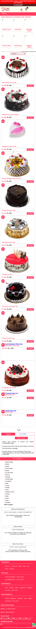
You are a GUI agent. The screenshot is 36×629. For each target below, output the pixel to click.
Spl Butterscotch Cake (8, 242)
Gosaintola (8, 481)
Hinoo (7, 489)
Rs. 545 (9, 117)
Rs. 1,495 (10, 348)
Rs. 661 (4, 277)
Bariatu (7, 470)
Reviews (8, 434)
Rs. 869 (4, 341)
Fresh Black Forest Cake (9, 82)
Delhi (6, 587)
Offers (20, 566)
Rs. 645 (9, 309)
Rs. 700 (4, 397)
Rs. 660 (4, 85)
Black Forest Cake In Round (10, 114)
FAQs (6, 568)
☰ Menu (4, 13)
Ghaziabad (22, 587)
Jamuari (7, 494)
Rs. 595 (9, 181)
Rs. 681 (4, 117)
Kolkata (7, 598)
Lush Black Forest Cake (9, 387)
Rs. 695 (9, 341)
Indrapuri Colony (9, 492)
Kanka (7, 498)
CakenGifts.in (29, 627)
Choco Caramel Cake (8, 338)
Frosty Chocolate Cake (8, 210)
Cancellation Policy (10, 579)
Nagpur (30, 598)
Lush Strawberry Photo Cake (10, 345)
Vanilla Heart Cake (7, 412)
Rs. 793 (4, 245)
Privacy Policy (20, 579)
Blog (24, 566)
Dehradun (7, 590)
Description (22, 434)
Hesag (7, 485)
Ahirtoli (7, 464)
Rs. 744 (4, 181)
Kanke (7, 500)
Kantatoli (7, 502)
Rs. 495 (9, 85)
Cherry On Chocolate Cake (10, 306)
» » (18, 51)
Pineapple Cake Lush (8, 394)
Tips (28, 566)
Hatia (6, 483)
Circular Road (9, 472)
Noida (16, 587)
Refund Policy (20, 577)
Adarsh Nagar (9, 462)
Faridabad (29, 587)
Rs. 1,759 (4, 348)
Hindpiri (7, 487)
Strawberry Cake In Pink (9, 146)
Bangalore (13, 598)
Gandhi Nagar (9, 479)
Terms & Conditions (10, 577)
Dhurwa (7, 474)
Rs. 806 (4, 309)
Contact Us (14, 566)
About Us (7, 566)
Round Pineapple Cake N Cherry (11, 178)
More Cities (15, 590)
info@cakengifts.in (9, 612)
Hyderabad (8, 601)
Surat (25, 598)
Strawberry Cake (7, 274)
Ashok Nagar (9, 468)
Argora (7, 466)
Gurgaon (11, 587)
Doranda (7, 477)
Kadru (7, 496)
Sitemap (11, 568)
